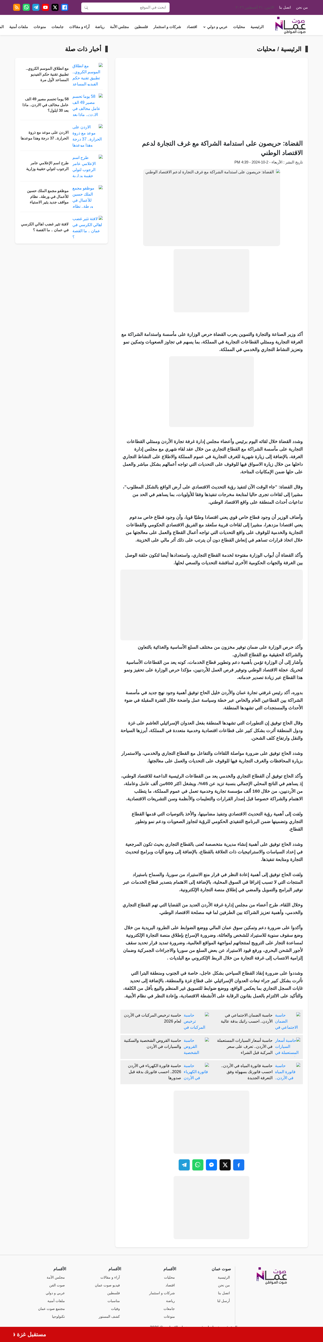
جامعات (57, 27)
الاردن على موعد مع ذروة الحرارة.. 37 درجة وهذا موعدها (45, 135)
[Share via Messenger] (211, 1164)
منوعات (40, 27)
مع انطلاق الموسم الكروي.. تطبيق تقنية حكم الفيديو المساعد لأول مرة (47, 74)
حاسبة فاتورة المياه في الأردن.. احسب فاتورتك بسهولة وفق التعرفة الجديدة (247, 1072)
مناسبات (113, 1301)
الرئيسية (257, 27)
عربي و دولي (217, 27)
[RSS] (16, 7)
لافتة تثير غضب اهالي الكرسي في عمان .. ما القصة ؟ (45, 227)
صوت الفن (57, 1285)
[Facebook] (64, 7)
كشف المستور (109, 1317)
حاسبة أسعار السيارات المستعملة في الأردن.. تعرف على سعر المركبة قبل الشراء (245, 1046)
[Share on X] (225, 1164)
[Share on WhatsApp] (197, 1164)
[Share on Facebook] (238, 1164)
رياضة (99, 27)
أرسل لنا (223, 1301)
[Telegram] (35, 7)
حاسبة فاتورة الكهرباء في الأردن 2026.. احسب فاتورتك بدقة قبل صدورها (154, 1072)
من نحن (302, 7)
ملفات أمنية (18, 27)
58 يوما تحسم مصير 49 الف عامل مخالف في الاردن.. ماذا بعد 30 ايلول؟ (45, 104)
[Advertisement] (211, 100)
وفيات (115, 1309)
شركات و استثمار (167, 27)
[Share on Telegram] (184, 1164)
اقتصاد (192, 27)
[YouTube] (45, 7)
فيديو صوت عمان (107, 1285)
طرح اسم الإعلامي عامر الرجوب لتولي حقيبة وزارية (47, 166)
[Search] (86, 7)
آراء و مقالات (79, 27)
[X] (55, 7)
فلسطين (141, 27)
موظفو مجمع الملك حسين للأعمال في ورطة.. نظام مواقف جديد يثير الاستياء (48, 196)
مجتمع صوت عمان (51, 1309)
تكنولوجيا (58, 1317)
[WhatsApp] (26, 7)
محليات (239, 27)
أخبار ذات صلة (83, 49)
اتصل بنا (285, 7)
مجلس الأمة (119, 27)
